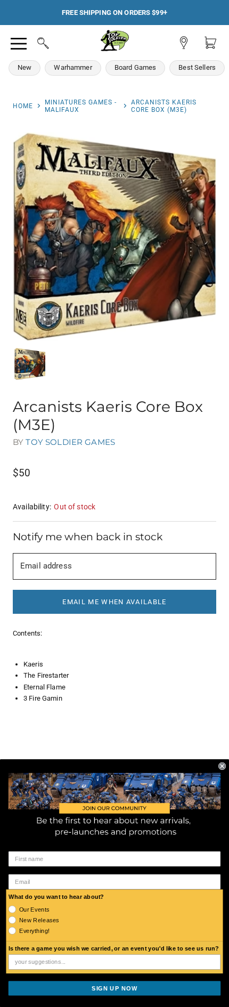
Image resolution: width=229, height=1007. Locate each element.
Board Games (135, 67)
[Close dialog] (222, 765)
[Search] (33, 41)
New (24, 67)
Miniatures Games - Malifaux (81, 106)
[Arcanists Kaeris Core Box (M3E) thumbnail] (29, 364)
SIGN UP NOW (114, 988)
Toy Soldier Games (70, 442)
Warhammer (73, 67)
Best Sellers (197, 67)
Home (23, 106)
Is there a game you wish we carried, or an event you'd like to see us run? (114, 948)
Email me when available (114, 602)
